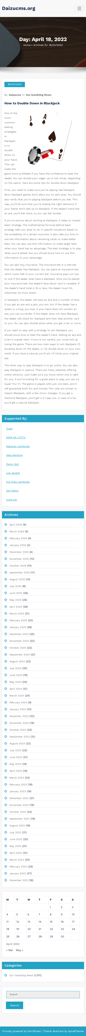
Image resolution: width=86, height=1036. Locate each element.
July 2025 (15, 586)
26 (17, 936)
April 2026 (15, 524)
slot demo (12, 490)
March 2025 (16, 613)
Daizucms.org (18, 8)
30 (62, 936)
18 (7, 929)
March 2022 (16, 859)
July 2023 (15, 750)
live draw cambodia (18, 481)
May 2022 (15, 846)
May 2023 (15, 764)
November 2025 (19, 558)
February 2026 (18, 538)
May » (19, 950)
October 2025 (17, 565)
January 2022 (17, 873)
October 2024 (17, 647)
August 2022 (17, 825)
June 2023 (15, 757)
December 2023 (19, 716)
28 (40, 936)
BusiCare (58, 1031)
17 (73, 921)
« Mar (9, 950)
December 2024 (19, 634)
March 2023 (16, 777)
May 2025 (15, 600)
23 (62, 929)
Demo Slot (12, 464)
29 (51, 936)
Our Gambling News (38, 94)
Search (14, 1005)
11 (7, 921)
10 (73, 914)
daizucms (15, 94)
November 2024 (19, 641)
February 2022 (18, 866)
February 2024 (18, 702)
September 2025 (19, 572)
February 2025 (18, 620)
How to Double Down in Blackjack (32, 103)
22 (51, 929)
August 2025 (17, 579)
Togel (9, 428)
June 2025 (15, 593)
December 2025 (19, 552)
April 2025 (15, 606)
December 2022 (19, 798)
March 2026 (16, 531)
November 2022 (19, 805)
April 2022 (15, 853)
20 (29, 929)
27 (29, 936)
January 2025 (17, 627)
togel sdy (11, 499)
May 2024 (15, 682)
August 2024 (17, 661)
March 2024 (16, 695)
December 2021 (18, 880)
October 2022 (17, 812)
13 (29, 921)
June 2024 (15, 675)
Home (26, 45)
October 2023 (17, 729)
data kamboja (14, 455)
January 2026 (17, 545)
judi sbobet (13, 473)
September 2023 (19, 736)
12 (17, 921)
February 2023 (18, 784)
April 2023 (15, 770)
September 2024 (19, 654)
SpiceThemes (75, 1031)
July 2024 (15, 668)
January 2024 (17, 709)
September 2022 (19, 818)
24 (73, 929)
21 (40, 929)
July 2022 (15, 832)
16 (62, 921)
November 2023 (19, 723)
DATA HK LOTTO (15, 437)
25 (7, 936)
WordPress (34, 1031)
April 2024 (15, 688)
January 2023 (17, 791)
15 (51, 921)
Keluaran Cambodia (18, 446)
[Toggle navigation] (79, 8)
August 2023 (17, 743)
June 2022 (15, 839)
